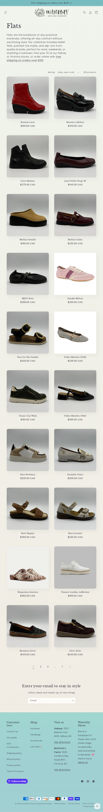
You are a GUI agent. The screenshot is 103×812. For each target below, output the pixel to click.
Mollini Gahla (75, 239)
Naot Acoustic (75, 533)
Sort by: (51, 72)
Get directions (62, 742)
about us (83, 762)
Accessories (36, 740)
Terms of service (15, 771)
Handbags (35, 734)
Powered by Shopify (44, 804)
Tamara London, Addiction (75, 592)
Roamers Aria (28, 122)
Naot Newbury (27, 474)
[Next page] (70, 667)
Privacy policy (14, 765)
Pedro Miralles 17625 (75, 416)
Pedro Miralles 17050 (75, 357)
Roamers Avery (28, 651)
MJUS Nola (28, 298)
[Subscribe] (73, 700)
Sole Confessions (13, 745)
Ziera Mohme (28, 181)
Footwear (35, 728)
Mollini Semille (28, 239)
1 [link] (33, 666)
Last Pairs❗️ (36, 746)
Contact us (12, 731)
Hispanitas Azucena (28, 592)
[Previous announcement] (5, 3)
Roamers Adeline (75, 122)
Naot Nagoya (27, 533)
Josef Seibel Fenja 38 (75, 181)
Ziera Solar (75, 651)
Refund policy (14, 759)
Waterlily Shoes (28, 804)
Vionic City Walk (28, 416)
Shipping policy (14, 753)
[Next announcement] (98, 3)
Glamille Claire (75, 474)
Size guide (12, 737)
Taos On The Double (28, 357)
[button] (6, 12)
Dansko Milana (75, 298)
